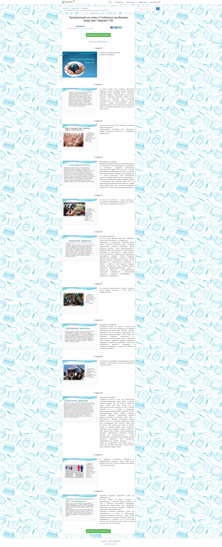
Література (119, 2)
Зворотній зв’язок (111, 544)
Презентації (131, 2)
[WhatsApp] (119, 27)
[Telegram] (121, 27)
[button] (98, 35)
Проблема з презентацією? (98, 41)
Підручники (142, 2)
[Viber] (116, 27)
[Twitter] (114, 27)
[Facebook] (111, 27)
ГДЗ (110, 2)
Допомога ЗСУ (155, 2)
